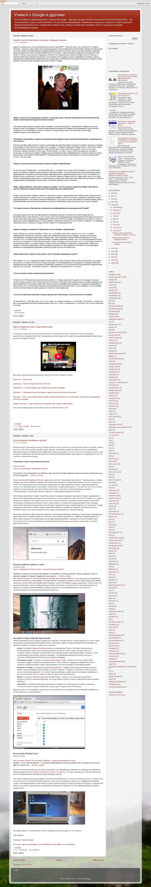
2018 (113, 193)
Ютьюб (111, 482)
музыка (111, 506)
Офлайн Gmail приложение (42, 648)
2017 (113, 196)
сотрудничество (114, 424)
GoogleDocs (113, 274)
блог (110, 301)
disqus (111, 577)
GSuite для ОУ (114, 532)
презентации (113, 335)
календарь (112, 493)
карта (111, 630)
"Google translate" (115, 432)
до (109, 619)
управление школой (116, 353)
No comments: (20, 313)
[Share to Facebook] (20, 316)
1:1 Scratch (113, 435)
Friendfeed (112, 385)
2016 (113, 199)
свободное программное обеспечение (123, 667)
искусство (112, 627)
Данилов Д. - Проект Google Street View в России (31, 384)
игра (110, 487)
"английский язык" (115, 514)
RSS (110, 456)
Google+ (3, 1)
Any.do (93, 507)
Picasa (111, 556)
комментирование (115, 635)
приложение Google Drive (52, 667)
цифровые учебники (116, 681)
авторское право (115, 611)
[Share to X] (18, 316)
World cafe (112, 459)
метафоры (112, 648)
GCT (110, 530)
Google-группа (114, 364)
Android (111, 524)
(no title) (113, 110)
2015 (113, 202)
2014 (113, 205)
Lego (110, 451)
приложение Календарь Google (54, 660)
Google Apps (113, 282)
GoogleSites (113, 295)
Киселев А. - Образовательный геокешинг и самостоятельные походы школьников (44, 392)
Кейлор (111, 606)
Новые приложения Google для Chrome (28, 480)
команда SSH (98, 783)
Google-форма (114, 390)
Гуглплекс (112, 601)
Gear (110, 535)
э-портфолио (113, 684)
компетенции (113, 495)
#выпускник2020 (114, 306)
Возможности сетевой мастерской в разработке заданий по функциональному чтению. (122, 173)
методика (112, 377)
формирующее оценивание (119, 427)
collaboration (113, 298)
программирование (116, 661)
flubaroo (111, 582)
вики (110, 330)
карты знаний (113, 416)
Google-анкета (114, 388)
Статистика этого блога (117, 695)
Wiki (110, 303)
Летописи (112, 403)
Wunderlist (17, 510)
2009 (113, 260)
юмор (111, 430)
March (115, 225)
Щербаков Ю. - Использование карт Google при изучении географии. (39, 388)
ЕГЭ (110, 474)
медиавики (113, 501)
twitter (111, 598)
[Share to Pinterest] (22, 316)
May (114, 219)
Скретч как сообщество (126, 156)
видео (111, 411)
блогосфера (113, 372)
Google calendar (114, 540)
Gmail (111, 361)
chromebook (23, 850)
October (116, 210)
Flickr (110, 527)
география (112, 374)
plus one (112, 595)
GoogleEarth (113, 311)
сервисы (112, 340)
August (115, 213)
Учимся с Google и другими (39, 15)
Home (59, 860)
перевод (112, 659)
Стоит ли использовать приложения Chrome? (30, 468)
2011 (113, 254)
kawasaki (112, 588)
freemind (112, 461)
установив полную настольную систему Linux (49, 772)
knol (110, 590)
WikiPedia (112, 569)
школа (111, 287)
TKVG (111, 285)
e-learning (112, 401)
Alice (110, 522)
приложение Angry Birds (46, 684)
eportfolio (112, 580)
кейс (110, 419)
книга (111, 632)
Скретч (111, 348)
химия (111, 679)
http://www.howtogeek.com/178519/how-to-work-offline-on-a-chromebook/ (48, 844)
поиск (111, 422)
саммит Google (114, 337)
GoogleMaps (113, 293)
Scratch (111, 345)
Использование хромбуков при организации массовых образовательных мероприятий (128, 77)
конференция (114, 498)
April (114, 222)
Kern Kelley (113, 548)
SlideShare (112, 564)
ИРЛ (110, 603)
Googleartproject (114, 545)
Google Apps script (115, 538)
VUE (110, 567)
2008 (113, 263)
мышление (113, 651)
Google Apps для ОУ (116, 277)
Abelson (111, 517)
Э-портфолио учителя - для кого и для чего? (128, 94)
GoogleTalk (113, 393)
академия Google (115, 319)
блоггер (111, 409)
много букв (113, 503)
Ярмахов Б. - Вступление (22, 379)
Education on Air (62, 408)
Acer (110, 519)
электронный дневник (116, 687)
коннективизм (114, 638)
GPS (110, 445)
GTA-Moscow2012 (115, 358)
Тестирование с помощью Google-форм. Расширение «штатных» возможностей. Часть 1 (128, 140)
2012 (113, 251)
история (112, 351)
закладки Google (115, 622)
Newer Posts (19, 860)
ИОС (110, 477)
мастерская (113, 646)
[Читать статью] (37, 475)
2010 (113, 257)
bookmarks (112, 572)
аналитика (112, 406)
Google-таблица (114, 309)
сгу (110, 671)
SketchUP (112, 561)
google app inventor (116, 585)
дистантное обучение (116, 332)
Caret (82, 514)
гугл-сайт (112, 485)
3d (109, 440)
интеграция (113, 624)
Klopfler (111, 551)
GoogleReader (114, 343)
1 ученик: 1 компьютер (117, 382)
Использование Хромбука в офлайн (30, 440)
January (116, 230)
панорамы (112, 656)
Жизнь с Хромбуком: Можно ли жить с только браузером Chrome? (38, 569)
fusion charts (113, 464)
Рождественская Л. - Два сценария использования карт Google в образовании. (43, 404)
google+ (111, 327)
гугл (110, 322)
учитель (111, 290)
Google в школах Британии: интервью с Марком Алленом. (40, 40)
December (117, 207)
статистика (112, 316)
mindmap (112, 469)
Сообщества (113, 369)
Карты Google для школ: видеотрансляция (33, 327)
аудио (111, 614)
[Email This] (14, 316)
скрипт (111, 674)
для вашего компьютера (79, 521)
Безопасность (114, 472)
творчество (113, 511)
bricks (111, 574)
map (110, 466)
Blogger (111, 356)
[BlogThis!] (16, 316)
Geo (110, 448)
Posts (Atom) (27, 865)
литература (113, 643)
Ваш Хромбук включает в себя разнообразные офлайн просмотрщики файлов (43, 578)
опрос (111, 509)
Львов (111, 609)
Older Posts (98, 860)
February (116, 227)
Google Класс (113, 543)
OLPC (111, 553)
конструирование (115, 640)
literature (112, 593)
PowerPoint (113, 453)
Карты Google (24, 426)
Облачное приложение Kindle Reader (46, 677)
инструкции (113, 490)
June (115, 216)
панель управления (116, 653)
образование (113, 380)
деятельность (114, 324)
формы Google (114, 676)
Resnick (111, 559)
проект (111, 664)
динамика (112, 616)
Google (111, 280)
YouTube (112, 395)
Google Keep (44, 496)
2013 (113, 248)
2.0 (110, 438)
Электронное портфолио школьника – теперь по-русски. (127, 123)
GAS (110, 443)
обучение (112, 314)
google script (113, 366)
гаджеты (112, 414)
